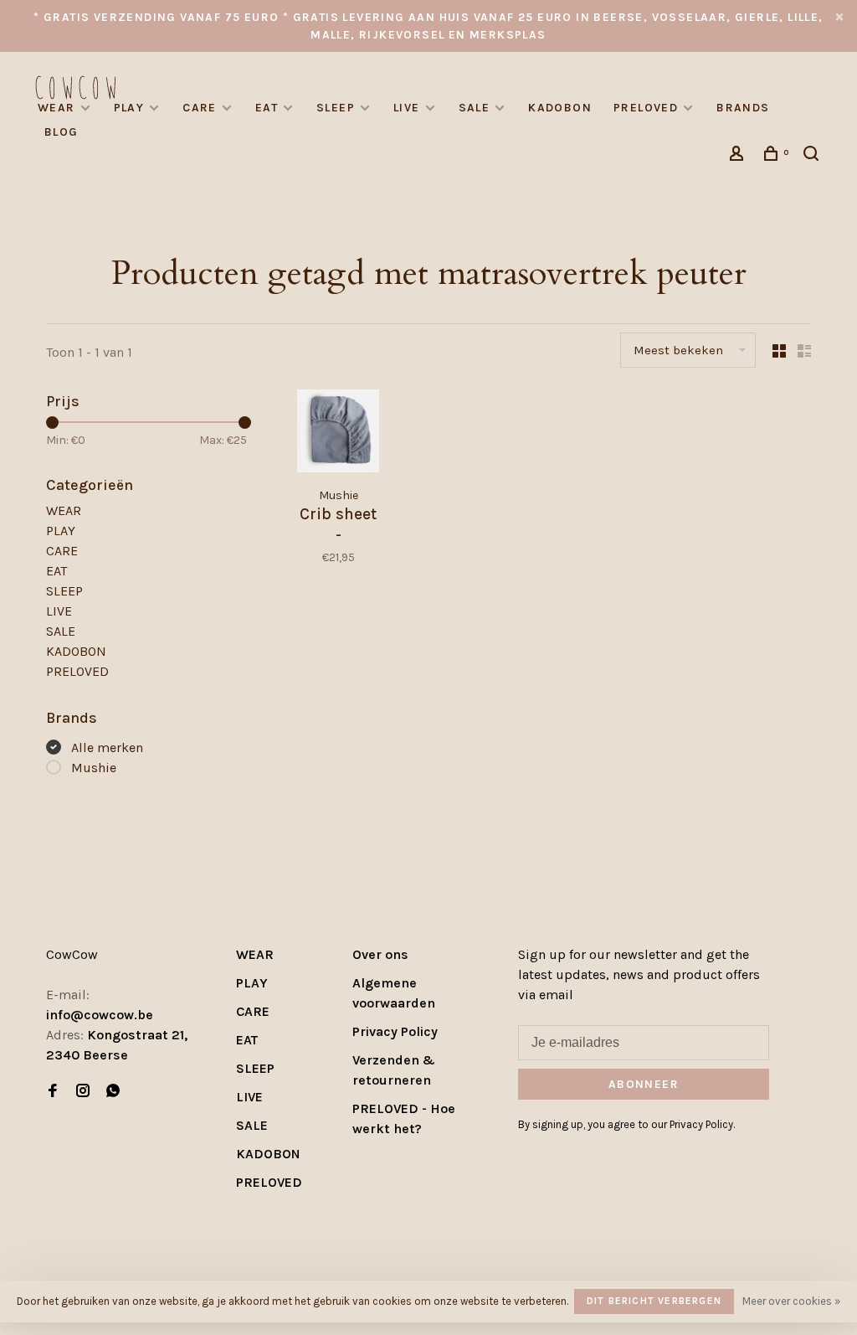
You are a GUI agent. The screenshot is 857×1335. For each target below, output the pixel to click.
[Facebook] (52, 1092)
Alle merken (107, 747)
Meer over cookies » (791, 1301)
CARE (199, 108)
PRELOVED (645, 108)
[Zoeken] (813, 156)
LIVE (406, 108)
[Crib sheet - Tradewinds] (338, 433)
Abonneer (643, 1084)
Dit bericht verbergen (654, 1301)
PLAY (129, 108)
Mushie (93, 768)
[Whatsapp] (113, 1092)
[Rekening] (739, 156)
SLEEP (335, 108)
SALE (474, 108)
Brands (742, 108)
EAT (266, 108)
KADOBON (560, 108)
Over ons (380, 954)
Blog (61, 132)
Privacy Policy (395, 1031)
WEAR (56, 108)
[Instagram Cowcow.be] (83, 1092)
